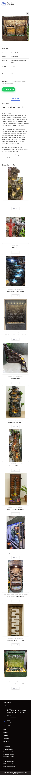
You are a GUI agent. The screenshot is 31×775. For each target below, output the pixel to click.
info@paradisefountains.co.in (14, 722)
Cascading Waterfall (15, 378)
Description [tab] (15, 98)
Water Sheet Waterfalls (7, 83)
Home (4, 729)
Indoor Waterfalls (12, 81)
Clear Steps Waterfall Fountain (15, 640)
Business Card (6, 741)
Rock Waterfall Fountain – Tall (15, 422)
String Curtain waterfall (19, 551)
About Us (5, 735)
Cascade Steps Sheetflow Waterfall (15, 596)
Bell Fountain (15, 247)
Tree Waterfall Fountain (15, 465)
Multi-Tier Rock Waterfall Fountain (15, 204)
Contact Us (6, 738)
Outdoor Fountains (9, 751)
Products (5, 732)
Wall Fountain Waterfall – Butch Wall (15, 335)
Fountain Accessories (9, 766)
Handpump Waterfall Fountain (15, 509)
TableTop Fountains (9, 761)
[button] (26, 3)
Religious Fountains (9, 756)
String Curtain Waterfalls (10, 759)
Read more (15, 208)
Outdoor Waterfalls (21, 81)
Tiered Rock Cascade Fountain (15, 291)
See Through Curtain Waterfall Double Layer (15, 553)
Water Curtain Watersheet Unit (15, 684)
